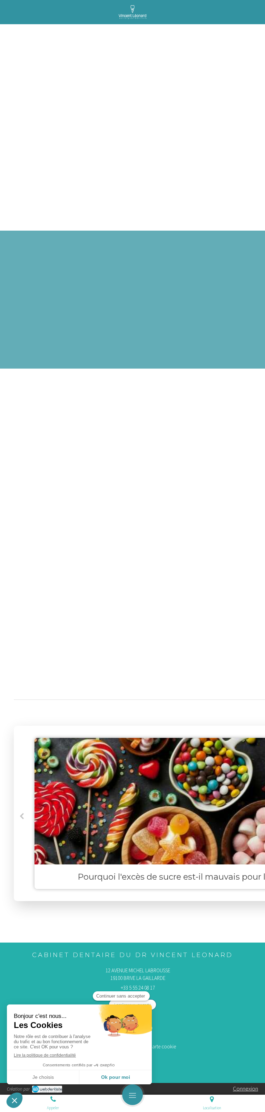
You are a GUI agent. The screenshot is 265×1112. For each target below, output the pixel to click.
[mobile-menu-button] (132, 1095)
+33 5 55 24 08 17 (138, 987)
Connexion (245, 1088)
